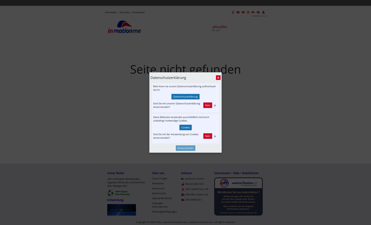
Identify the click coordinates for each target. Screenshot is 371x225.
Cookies (185, 127)
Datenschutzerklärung (185, 96)
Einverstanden (185, 148)
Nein (207, 105)
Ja (215, 105)
